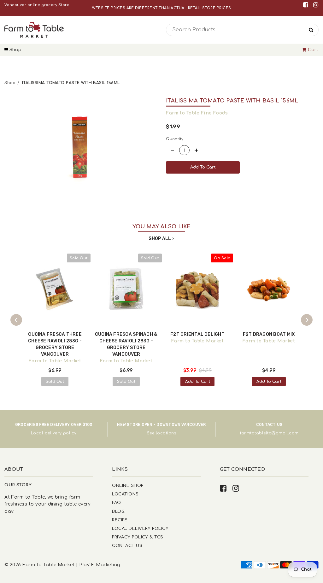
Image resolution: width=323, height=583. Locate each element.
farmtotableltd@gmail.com (269, 433)
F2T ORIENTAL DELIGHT (197, 334)
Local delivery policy (54, 433)
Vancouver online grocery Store (36, 5)
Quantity (175, 139)
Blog (118, 511)
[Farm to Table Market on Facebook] (306, 5)
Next (307, 320)
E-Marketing (105, 564)
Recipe (119, 520)
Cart (313, 49)
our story (18, 484)
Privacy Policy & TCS (137, 537)
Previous (16, 320)
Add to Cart (197, 381)
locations (166, 433)
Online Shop (127, 485)
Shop (14, 49)
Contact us (127, 545)
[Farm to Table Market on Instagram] (315, 5)
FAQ (116, 502)
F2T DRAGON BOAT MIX (269, 334)
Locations (125, 494)
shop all (160, 238)
